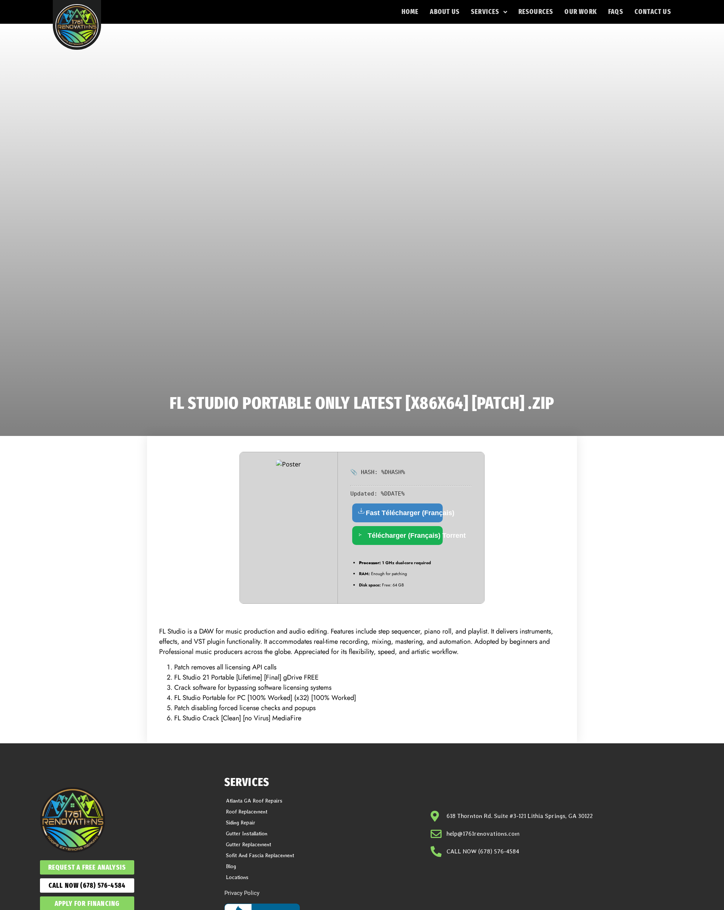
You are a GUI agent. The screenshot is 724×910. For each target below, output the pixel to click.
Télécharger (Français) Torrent (404, 535)
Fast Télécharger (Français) (404, 513)
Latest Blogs (447, 859)
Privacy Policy (241, 893)
